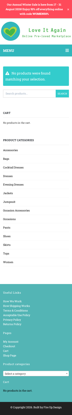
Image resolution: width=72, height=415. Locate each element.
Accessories (10, 150)
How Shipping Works (16, 306)
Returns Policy (12, 324)
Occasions (9, 219)
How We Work (12, 301)
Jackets (8, 193)
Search (62, 93)
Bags (6, 159)
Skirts (7, 245)
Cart (5, 351)
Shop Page (9, 355)
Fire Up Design (53, 407)
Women (8, 262)
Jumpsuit (9, 202)
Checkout (9, 346)
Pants (6, 227)
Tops (6, 253)
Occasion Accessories (16, 210)
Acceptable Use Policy (16, 315)
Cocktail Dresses (13, 167)
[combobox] (36, 373)
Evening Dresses (13, 184)
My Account (10, 341)
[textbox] (36, 373)
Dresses (8, 176)
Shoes (7, 236)
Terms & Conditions (15, 310)
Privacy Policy (12, 319)
